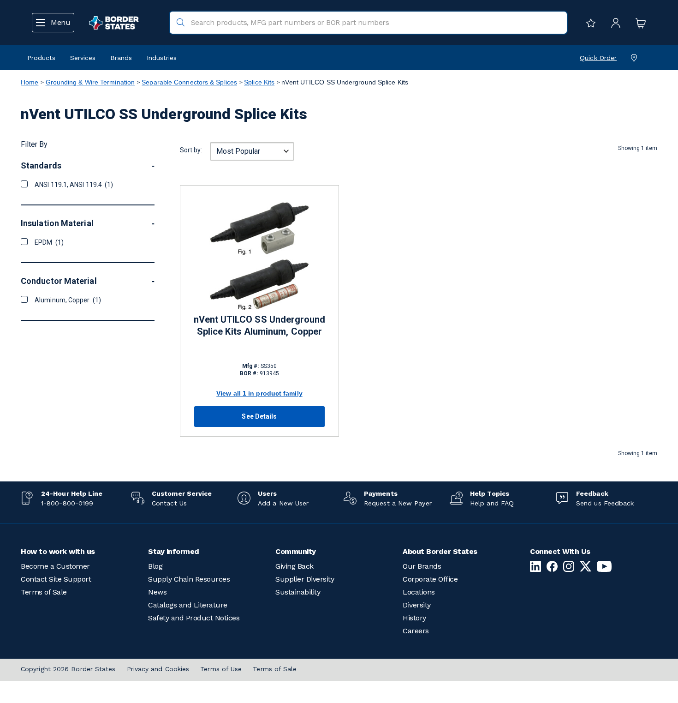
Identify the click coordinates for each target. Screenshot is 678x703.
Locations (419, 592)
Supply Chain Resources (189, 579)
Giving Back (294, 566)
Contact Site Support (56, 579)
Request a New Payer (398, 503)
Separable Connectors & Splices (189, 82)
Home (29, 82)
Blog (155, 566)
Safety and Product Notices (193, 617)
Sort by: (191, 150)
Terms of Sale (44, 592)
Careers (416, 630)
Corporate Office (430, 579)
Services (82, 57)
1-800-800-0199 (67, 503)
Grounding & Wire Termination (90, 82)
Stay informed (173, 551)
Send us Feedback (605, 503)
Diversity (417, 605)
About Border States (440, 551)
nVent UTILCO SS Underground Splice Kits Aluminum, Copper (260, 325)
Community (295, 551)
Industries (162, 57)
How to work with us (58, 551)
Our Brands (422, 566)
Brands (121, 57)
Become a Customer (55, 566)
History (414, 617)
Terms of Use (221, 669)
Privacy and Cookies (158, 669)
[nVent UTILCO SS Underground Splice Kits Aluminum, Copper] (259, 256)
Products (41, 57)
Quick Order (598, 57)
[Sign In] (613, 22)
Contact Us (169, 503)
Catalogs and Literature (187, 605)
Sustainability (297, 592)
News (157, 592)
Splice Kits (259, 82)
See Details (259, 416)
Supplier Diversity (304, 579)
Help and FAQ (492, 503)
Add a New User (283, 503)
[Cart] (638, 22)
